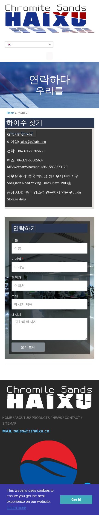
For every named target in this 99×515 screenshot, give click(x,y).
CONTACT (72, 418)
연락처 (16, 277)
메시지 (16, 314)
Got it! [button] (76, 499)
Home (11, 112)
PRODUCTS (41, 418)
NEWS (57, 418)
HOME (7, 418)
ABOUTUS (22, 418)
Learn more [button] (16, 508)
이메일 (16, 259)
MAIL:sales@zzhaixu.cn (25, 431)
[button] (49, 56)
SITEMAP (9, 423)
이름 (15, 240)
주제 (15, 296)
